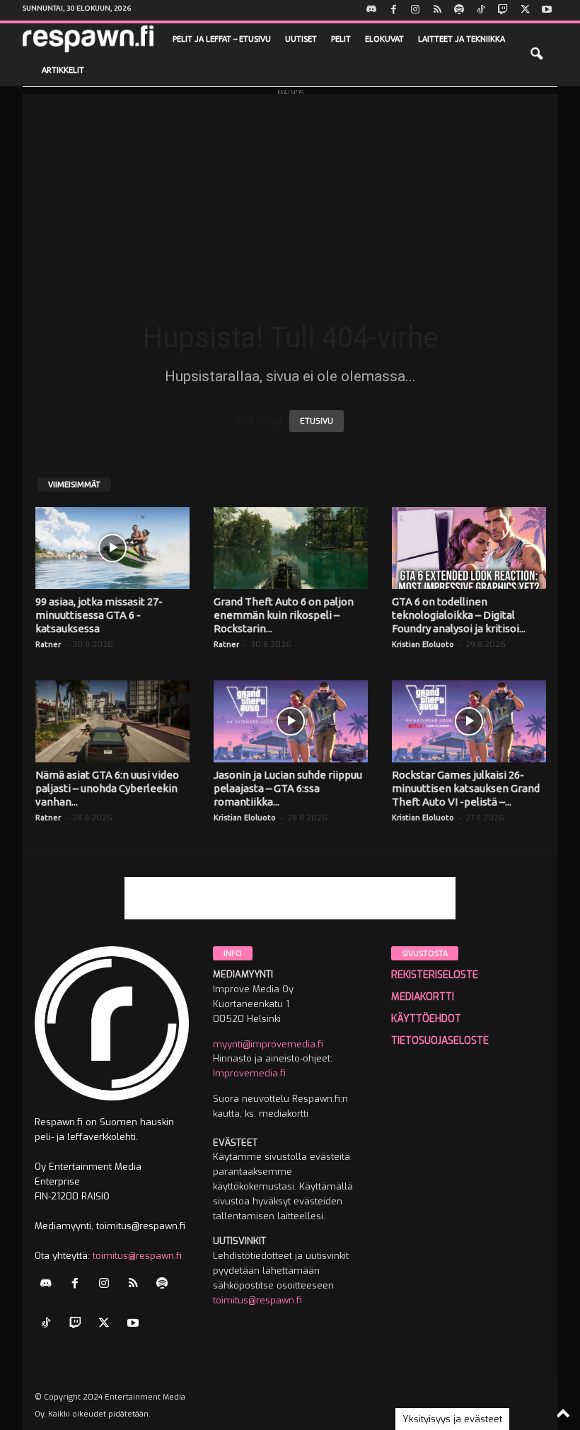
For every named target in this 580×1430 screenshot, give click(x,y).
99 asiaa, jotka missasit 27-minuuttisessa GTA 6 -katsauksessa (99, 614)
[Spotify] (459, 10)
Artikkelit (63, 70)
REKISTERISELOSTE (434, 975)
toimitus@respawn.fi (137, 1256)
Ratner (48, 644)
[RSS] (437, 10)
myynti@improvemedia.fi (268, 1044)
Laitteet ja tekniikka (461, 39)
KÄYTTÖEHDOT (426, 1018)
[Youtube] (546, 10)
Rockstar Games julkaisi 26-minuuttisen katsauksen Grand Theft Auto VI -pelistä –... (466, 788)
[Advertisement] (290, 193)
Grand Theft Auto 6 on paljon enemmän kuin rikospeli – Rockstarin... (284, 614)
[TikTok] (480, 10)
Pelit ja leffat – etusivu (222, 39)
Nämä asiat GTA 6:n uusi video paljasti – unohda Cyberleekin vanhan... (107, 788)
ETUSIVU (316, 421)
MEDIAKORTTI (422, 997)
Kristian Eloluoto (423, 644)
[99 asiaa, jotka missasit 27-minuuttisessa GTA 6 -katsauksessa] (112, 548)
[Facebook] (393, 10)
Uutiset (301, 39)
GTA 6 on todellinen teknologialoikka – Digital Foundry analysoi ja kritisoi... (459, 614)
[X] (524, 10)
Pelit (341, 39)
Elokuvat (384, 39)
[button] (536, 54)
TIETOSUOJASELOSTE (440, 1040)
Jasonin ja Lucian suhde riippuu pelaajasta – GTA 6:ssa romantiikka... (288, 788)
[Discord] (371, 10)
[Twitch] (502, 10)
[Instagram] (415, 10)
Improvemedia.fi (249, 1073)
